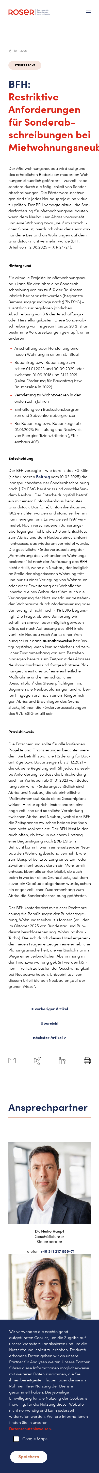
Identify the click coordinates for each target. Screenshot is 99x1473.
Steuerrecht (24, 65)
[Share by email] (11, 1060)
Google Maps (34, 1438)
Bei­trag (43, 476)
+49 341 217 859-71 (57, 1251)
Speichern (28, 1456)
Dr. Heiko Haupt (49, 1231)
